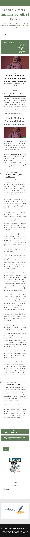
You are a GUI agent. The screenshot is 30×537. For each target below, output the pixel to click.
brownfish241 (9, 83)
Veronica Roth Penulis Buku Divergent (15, 383)
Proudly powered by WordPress (12, 531)
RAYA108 (6, 489)
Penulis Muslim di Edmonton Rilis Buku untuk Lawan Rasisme (15, 78)
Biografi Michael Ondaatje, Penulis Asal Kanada (15, 174)
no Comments (14, 85)
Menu (5, 34)
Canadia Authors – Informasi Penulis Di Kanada (15, 14)
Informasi (15, 73)
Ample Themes (21, 532)
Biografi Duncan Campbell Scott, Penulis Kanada (15, 438)
